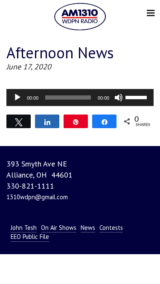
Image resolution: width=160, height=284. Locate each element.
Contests (111, 228)
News (88, 228)
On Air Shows (58, 228)
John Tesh (24, 228)
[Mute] (118, 97)
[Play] (17, 97)
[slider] (137, 96)
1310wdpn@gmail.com (37, 197)
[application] (80, 97)
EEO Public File (30, 236)
